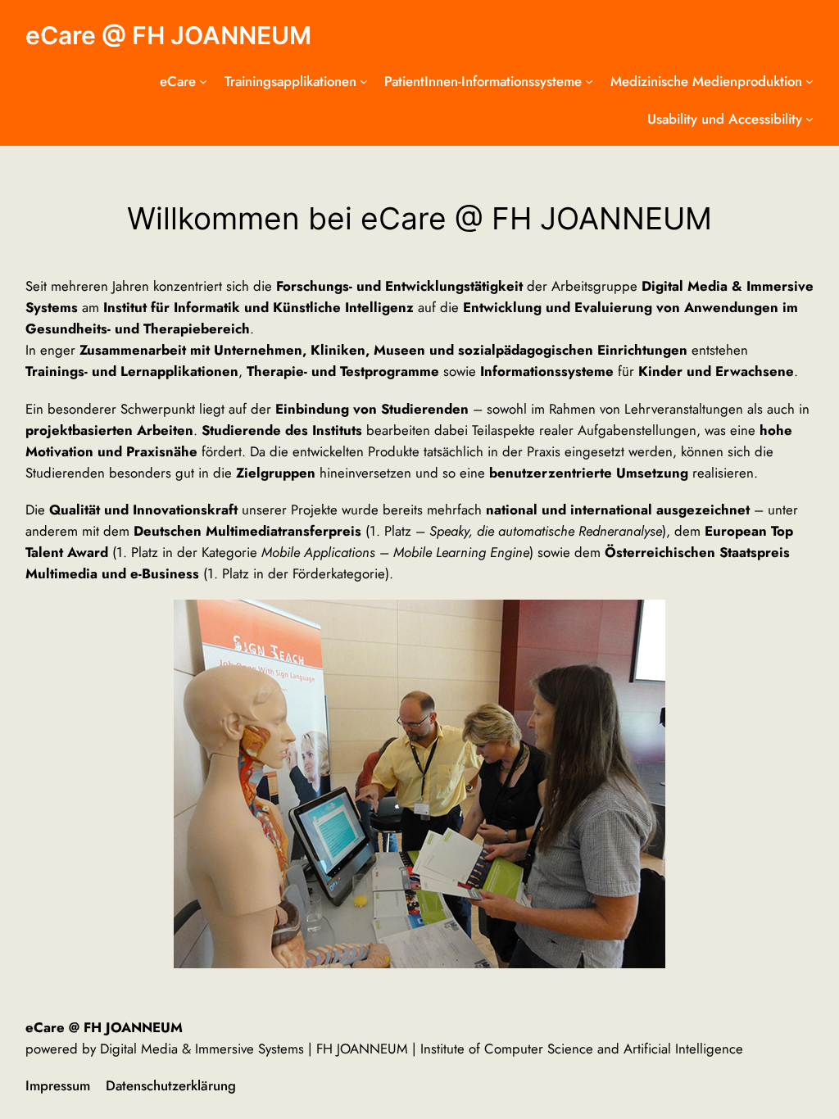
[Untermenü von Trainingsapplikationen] (364, 81)
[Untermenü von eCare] (203, 81)
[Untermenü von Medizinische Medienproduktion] (809, 81)
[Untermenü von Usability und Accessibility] (809, 119)
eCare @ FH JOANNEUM (168, 35)
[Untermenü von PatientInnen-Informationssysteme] (589, 81)
